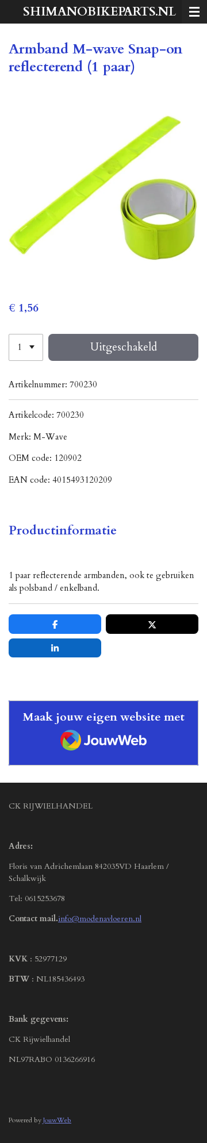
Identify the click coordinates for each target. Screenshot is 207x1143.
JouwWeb (57, 1120)
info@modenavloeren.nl (99, 918)
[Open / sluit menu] (194, 12)
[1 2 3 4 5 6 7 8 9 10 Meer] (26, 347)
